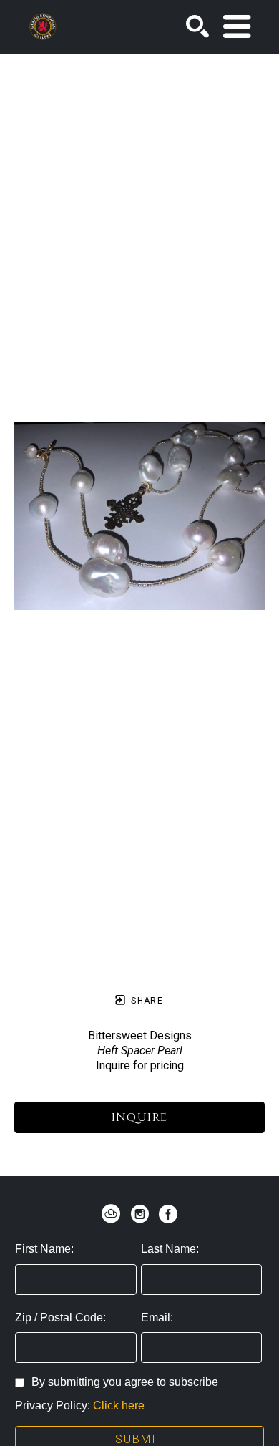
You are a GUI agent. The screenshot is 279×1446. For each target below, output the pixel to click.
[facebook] (168, 1214)
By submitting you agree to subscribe (124, 1382)
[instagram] (139, 1214)
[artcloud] (111, 1214)
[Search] (197, 26)
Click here (119, 1405)
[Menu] (236, 26)
